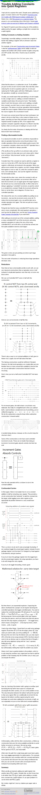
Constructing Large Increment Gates (28, 46)
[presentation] (5, 410)
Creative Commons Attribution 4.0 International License (31, 793)
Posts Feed (12, 791)
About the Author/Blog (10, 793)
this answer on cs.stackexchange (23, 19)
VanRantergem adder (14, 48)
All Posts (7, 791)
